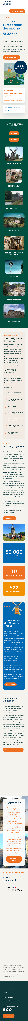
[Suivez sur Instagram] (10, 1009)
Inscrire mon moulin (17, 11)
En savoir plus (9, 518)
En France (14, 133)
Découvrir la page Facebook (13, 750)
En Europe (14, 140)
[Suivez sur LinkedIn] (7, 1009)
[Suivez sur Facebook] (4, 1009)
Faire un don (9, 1016)
